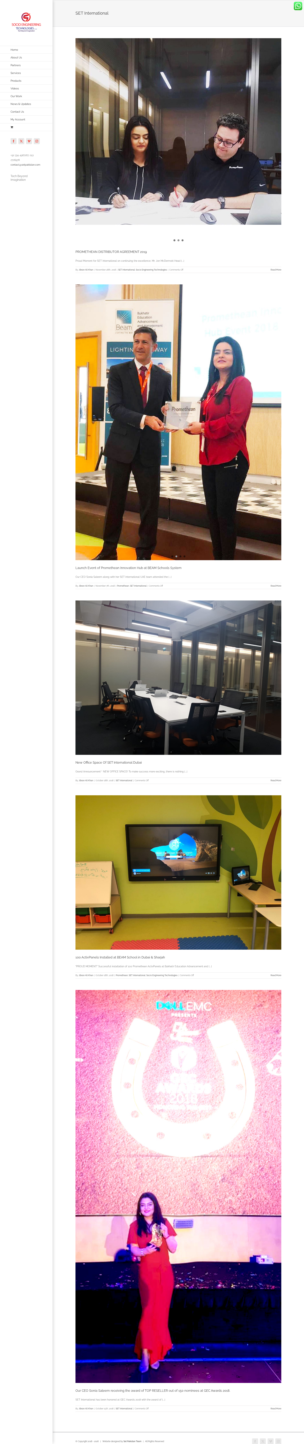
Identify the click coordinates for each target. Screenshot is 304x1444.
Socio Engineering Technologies (151, 270)
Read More (276, 270)
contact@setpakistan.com (25, 164)
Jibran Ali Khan (86, 270)
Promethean (123, 586)
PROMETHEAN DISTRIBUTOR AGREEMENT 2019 (111, 252)
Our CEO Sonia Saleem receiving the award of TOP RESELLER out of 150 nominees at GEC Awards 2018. (152, 1390)
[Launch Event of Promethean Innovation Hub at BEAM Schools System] (178, 363)
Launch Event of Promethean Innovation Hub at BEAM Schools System (128, 568)
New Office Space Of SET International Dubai (108, 762)
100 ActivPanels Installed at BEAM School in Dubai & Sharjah (120, 957)
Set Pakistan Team (132, 1441)
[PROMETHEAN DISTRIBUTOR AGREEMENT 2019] (178, 122)
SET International (126, 270)
